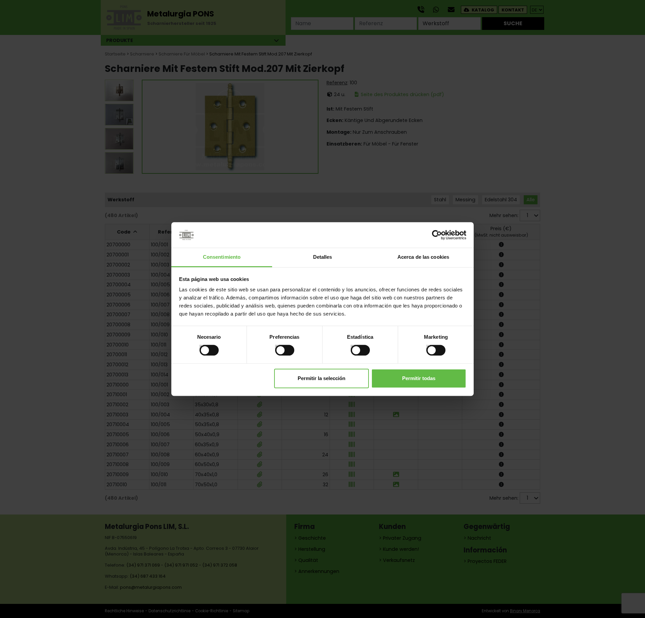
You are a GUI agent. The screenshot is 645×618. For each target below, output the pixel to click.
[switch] (277, 347)
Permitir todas (418, 378)
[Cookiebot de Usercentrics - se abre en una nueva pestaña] (436, 235)
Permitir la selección (321, 378)
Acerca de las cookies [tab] (423, 257)
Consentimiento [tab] (222, 257)
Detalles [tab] (322, 257)
